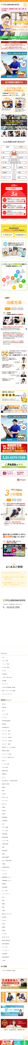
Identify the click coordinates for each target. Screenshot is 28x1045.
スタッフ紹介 (5, 660)
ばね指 (3, 960)
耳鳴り (3, 923)
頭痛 (3, 847)
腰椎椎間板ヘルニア (6, 877)
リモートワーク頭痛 (6, 754)
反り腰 (3, 794)
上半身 (21, 146)
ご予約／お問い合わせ (7, 677)
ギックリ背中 (5, 830)
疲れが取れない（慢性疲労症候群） (10, 780)
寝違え (3, 853)
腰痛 (3, 900)
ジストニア (4, 717)
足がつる (4, 804)
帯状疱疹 (4, 724)
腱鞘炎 (3, 927)
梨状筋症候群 (5, 837)
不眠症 (3, 910)
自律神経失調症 (5, 867)
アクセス (4, 670)
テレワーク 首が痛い (7, 740)
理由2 (14, 499)
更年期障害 (4, 820)
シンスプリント (5, 950)
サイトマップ (5, 684)
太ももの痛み (5, 767)
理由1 (8, 499)
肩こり (3, 897)
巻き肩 (3, 704)
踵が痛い (4, 810)
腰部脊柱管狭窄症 (6, 940)
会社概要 (4, 680)
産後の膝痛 (4, 850)
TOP (3, 657)
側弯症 (3, 814)
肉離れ (3, 903)
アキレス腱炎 (5, 827)
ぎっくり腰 (4, 890)
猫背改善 (4, 707)
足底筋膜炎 (4, 953)
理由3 (19, 499)
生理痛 (3, 863)
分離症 (3, 807)
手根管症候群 (5, 843)
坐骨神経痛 (4, 887)
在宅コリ (4, 760)
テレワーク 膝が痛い (7, 737)
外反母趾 (4, 917)
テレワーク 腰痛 (6, 744)
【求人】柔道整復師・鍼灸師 (8, 687)
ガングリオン (5, 800)
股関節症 (4, 774)
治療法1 (8, 308)
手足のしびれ (5, 797)
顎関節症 (4, 883)
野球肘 (3, 930)
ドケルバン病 (5, 840)
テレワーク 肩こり (6, 734)
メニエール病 (5, 714)
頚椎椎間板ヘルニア (6, 880)
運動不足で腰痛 (5, 750)
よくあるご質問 (5, 667)
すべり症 (4, 873)
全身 (7, 147)
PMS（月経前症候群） (7, 860)
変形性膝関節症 (5, 943)
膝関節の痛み (5, 770)
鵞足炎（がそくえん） (7, 913)
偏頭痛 (3, 787)
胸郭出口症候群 (5, 784)
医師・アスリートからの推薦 (8, 690)
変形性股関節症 (5, 957)
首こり (3, 710)
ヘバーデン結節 (5, 764)
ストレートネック (6, 893)
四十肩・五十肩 (5, 937)
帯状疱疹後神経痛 (6, 720)
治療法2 (14, 308)
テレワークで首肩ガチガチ (8, 757)
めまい (3, 824)
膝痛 (3, 907)
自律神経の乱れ (5, 727)
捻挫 (3, 790)
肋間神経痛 (4, 817)
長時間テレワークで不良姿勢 (8, 747)
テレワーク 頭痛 (6, 730)
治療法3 (20, 308)
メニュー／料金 (5, 664)
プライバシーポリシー (7, 694)
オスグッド (4, 870)
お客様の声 (4, 674)
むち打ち (4, 920)
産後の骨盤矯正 (5, 857)
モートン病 (4, 947)
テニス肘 (4, 933)
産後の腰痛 (4, 833)
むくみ (3, 777)
